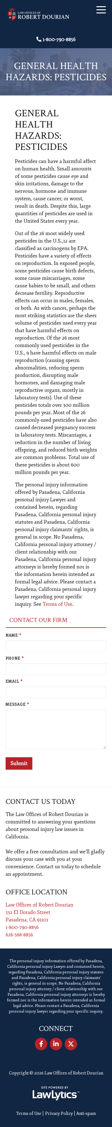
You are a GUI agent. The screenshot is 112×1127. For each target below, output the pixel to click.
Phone (15, 658)
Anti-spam (86, 1113)
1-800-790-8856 (59, 39)
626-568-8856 (19, 935)
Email (14, 681)
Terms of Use (57, 604)
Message (17, 704)
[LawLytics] (56, 1093)
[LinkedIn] (56, 1044)
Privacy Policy (59, 1113)
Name (13, 635)
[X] (71, 1044)
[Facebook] (41, 1044)
